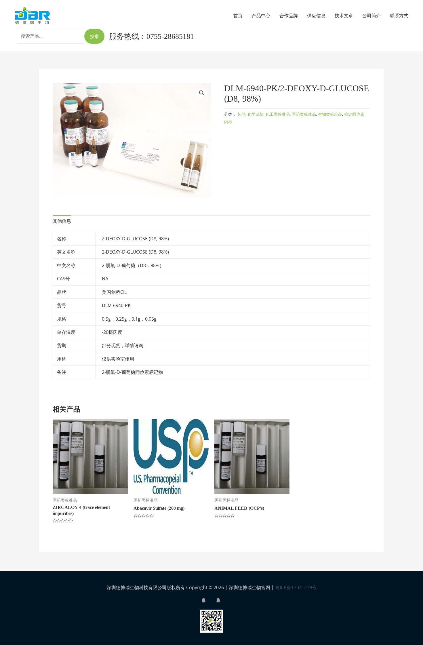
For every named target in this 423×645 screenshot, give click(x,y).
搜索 (94, 36)
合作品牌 (288, 15)
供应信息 (316, 15)
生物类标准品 (330, 114)
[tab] (62, 221)
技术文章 (344, 15)
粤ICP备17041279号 (296, 587)
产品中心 (261, 15)
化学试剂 (255, 114)
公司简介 (371, 15)
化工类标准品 (278, 114)
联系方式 (399, 15)
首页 (238, 15)
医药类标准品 (304, 114)
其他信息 (62, 221)
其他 (241, 114)
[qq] (208, 600)
